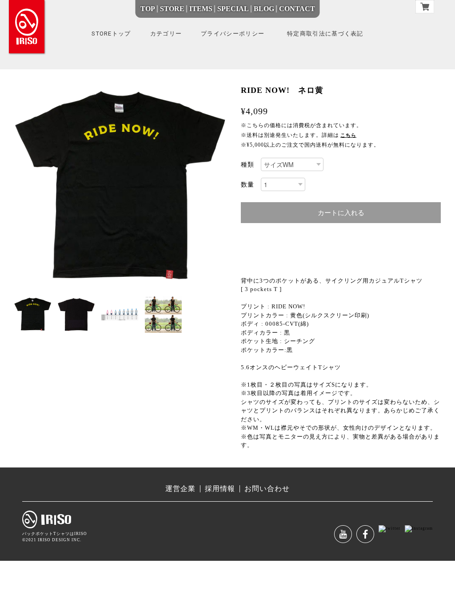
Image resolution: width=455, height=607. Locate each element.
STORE (172, 8)
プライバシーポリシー (232, 33)
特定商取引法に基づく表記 (325, 33)
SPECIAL (233, 8)
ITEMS (200, 8)
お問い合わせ (267, 488)
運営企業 (180, 488)
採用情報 (220, 488)
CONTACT (297, 8)
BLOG (264, 8)
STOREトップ (111, 33)
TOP (147, 8)
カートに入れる (341, 212)
